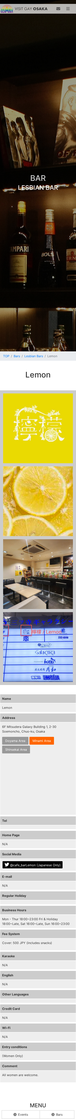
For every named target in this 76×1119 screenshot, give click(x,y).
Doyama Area (15, 741)
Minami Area (42, 741)
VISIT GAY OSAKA (31, 9)
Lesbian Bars (33, 356)
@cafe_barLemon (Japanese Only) (35, 865)
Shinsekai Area (16, 749)
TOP (6, 356)
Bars (17, 356)
